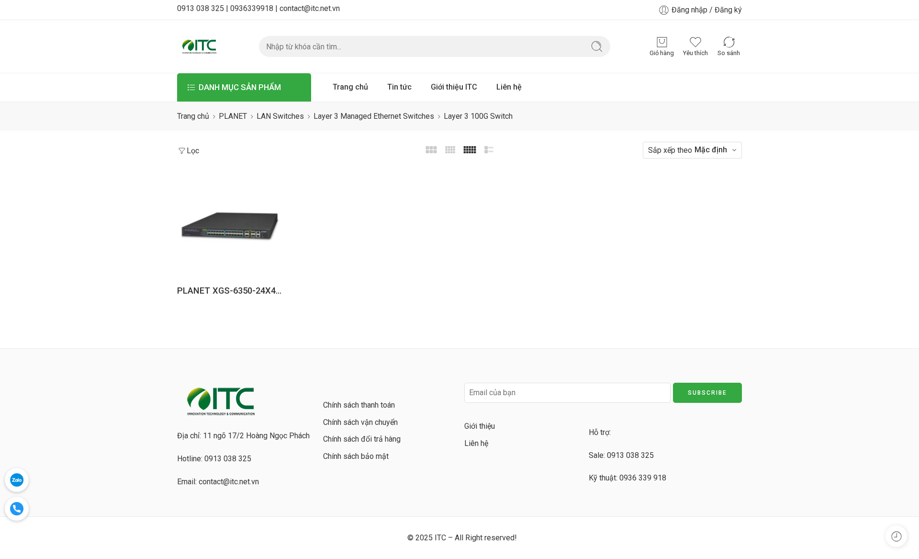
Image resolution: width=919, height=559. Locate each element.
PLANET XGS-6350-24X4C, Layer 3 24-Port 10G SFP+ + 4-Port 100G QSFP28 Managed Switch (229, 290)
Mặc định (711, 149)
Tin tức (399, 86)
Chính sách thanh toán (359, 405)
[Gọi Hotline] (17, 509)
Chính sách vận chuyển (360, 422)
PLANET (233, 116)
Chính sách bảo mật (356, 456)
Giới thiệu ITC (454, 86)
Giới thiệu (479, 426)
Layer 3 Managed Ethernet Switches (374, 116)
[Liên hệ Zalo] (17, 480)
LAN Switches (280, 116)
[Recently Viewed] (896, 536)
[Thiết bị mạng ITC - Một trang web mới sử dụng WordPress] (199, 46)
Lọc (193, 150)
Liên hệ (509, 86)
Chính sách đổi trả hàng (362, 439)
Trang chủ (350, 86)
